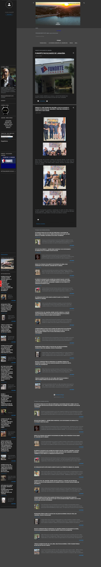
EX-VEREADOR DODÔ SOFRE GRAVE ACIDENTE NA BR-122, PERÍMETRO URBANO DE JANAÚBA (56, 467)
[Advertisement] (81, 64)
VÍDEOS (71, 43)
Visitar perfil (9, 14)
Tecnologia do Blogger (59, 394)
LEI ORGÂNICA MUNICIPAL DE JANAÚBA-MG (58, 43)
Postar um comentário (40, 223)
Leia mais (72, 245)
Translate (10, 137)
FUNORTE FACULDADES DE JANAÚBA (50, 53)
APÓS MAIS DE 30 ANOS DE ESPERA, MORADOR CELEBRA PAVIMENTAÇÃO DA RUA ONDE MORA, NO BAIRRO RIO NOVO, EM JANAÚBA (7, 489)
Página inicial (43, 43)
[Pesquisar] (84, 3)
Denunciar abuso (4, 254)
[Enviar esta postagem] (47, 101)
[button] (73, 53)
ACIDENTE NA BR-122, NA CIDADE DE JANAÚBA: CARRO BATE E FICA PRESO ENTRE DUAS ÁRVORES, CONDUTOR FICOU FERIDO (7, 423)
